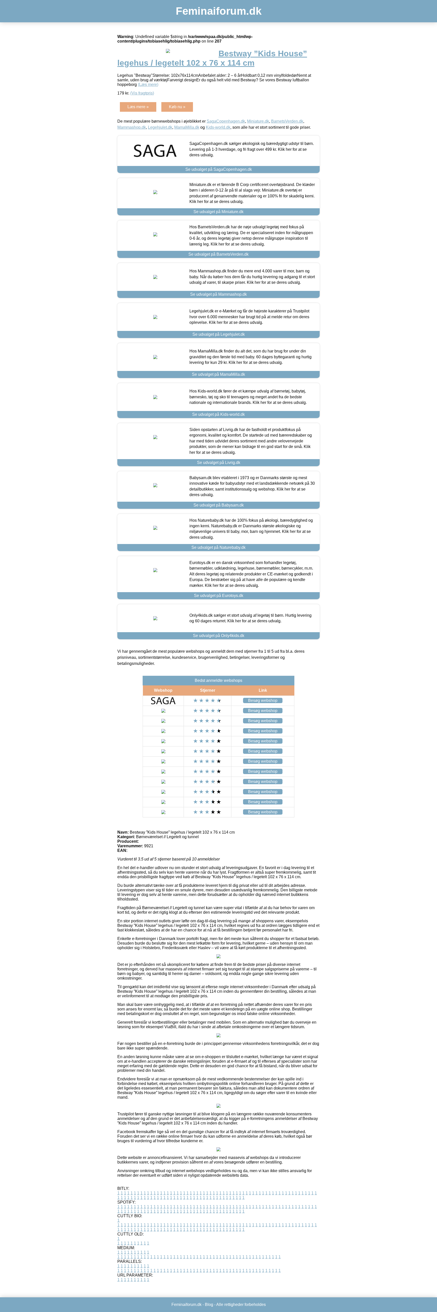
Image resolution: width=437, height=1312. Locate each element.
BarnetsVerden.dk (287, 121)
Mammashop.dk (131, 127)
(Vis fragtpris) (142, 93)
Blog (209, 1304)
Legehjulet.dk (160, 127)
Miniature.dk (258, 121)
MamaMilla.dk (186, 127)
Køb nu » (177, 107)
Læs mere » (138, 107)
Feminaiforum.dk (218, 11)
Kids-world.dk (218, 127)
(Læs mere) (148, 84)
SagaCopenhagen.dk (226, 121)
